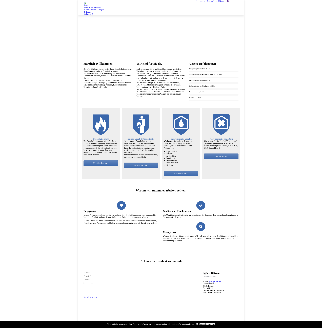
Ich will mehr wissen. (100, 163)
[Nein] (319, 324)
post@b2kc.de (215, 281)
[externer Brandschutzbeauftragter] (141, 125)
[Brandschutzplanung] (100, 125)
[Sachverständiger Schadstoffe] (221, 125)
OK (197, 324)
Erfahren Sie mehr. (141, 165)
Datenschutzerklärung (207, 324)
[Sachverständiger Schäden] (181, 125)
